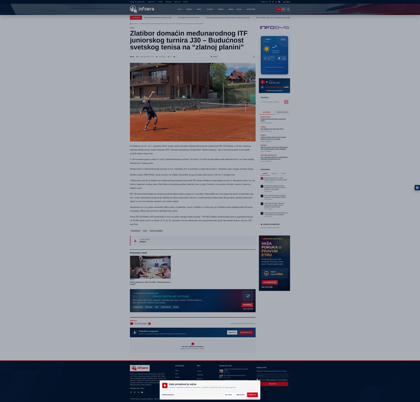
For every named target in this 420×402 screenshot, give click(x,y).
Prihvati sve (252, 395)
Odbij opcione (240, 395)
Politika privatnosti (168, 395)
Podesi (230, 395)
